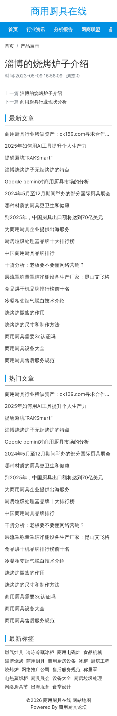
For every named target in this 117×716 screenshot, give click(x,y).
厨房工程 (100, 661)
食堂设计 (61, 687)
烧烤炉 (12, 669)
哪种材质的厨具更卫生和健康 (37, 205)
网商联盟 (90, 29)
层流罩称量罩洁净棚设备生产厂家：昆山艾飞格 (57, 276)
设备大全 (61, 678)
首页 (13, 29)
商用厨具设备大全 (25, 348)
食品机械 (92, 652)
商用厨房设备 (62, 661)
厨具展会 (40, 678)
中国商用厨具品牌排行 (30, 252)
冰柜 (83, 661)
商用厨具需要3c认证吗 (30, 336)
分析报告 (63, 29)
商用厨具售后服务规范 (30, 360)
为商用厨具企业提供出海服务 (37, 229)
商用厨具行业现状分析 (43, 102)
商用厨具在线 (59, 11)
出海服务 (40, 687)
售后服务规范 (66, 669)
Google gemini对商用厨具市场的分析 (47, 181)
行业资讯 (36, 29)
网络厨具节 (16, 687)
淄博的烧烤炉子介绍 (41, 93)
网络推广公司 (36, 669)
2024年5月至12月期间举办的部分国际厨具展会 (57, 193)
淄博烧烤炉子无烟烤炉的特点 (37, 169)
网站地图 (81, 700)
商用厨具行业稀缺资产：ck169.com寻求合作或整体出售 (58, 133)
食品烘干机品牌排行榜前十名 (37, 288)
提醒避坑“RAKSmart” (28, 157)
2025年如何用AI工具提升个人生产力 (46, 145)
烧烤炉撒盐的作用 (25, 312)
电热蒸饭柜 (16, 678)
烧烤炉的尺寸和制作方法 (32, 324)
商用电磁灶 (68, 652)
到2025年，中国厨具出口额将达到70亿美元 (54, 217)
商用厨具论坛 (73, 707)
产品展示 (30, 46)
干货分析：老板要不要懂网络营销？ (45, 264)
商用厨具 (35, 661)
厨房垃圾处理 (88, 678)
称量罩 (90, 669)
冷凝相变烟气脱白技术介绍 (35, 300)
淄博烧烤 (14, 661)
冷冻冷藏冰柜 (40, 652)
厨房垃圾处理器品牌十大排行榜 (40, 241)
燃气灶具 (14, 652)
